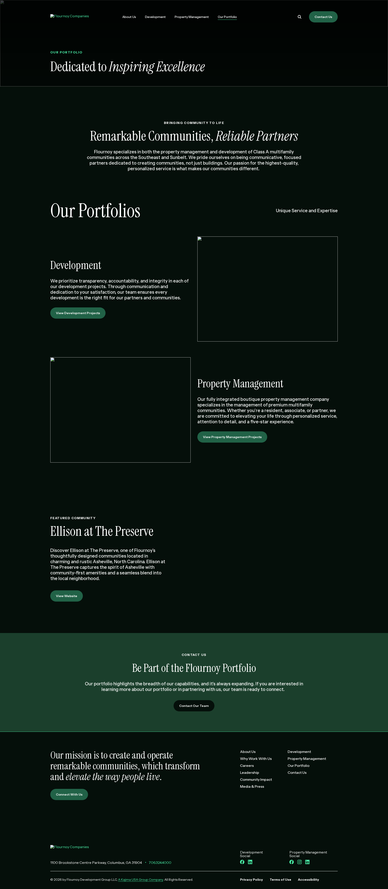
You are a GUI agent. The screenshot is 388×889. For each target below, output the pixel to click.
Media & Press (252, 786)
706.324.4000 (160, 862)
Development (155, 16)
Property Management (192, 16)
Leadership (249, 772)
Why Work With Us (256, 758)
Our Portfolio (227, 16)
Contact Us (323, 17)
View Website (66, 596)
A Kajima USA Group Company (140, 880)
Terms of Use (280, 880)
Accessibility (308, 880)
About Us (129, 16)
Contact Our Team (194, 706)
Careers (247, 765)
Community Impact (256, 779)
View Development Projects (78, 313)
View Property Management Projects (232, 437)
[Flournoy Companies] (69, 849)
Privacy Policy (251, 880)
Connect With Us (69, 794)
